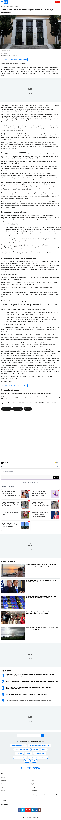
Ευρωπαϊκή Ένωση (20, 757)
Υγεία (27, 760)
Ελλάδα (16, 6)
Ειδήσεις (6, 6)
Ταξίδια (3, 787)
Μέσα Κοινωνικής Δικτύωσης (38, 757)
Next (2, 784)
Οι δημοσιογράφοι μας (7, 794)
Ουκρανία (19, 753)
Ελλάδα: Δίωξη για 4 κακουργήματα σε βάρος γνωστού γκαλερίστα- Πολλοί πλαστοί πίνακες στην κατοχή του (27, 397)
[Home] (1, 6)
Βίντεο (3, 790)
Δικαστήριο (6, 409)
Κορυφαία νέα (8, 561)
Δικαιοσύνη (17, 409)
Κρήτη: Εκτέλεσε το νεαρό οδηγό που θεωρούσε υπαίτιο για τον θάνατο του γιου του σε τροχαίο (26, 393)
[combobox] (30, 735)
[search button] (42, 735)
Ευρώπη (3, 777)
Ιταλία (44, 749)
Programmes (34, 790)
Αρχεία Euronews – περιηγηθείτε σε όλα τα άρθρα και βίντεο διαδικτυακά (44, 794)
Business (3, 780)
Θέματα (3, 773)
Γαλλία (28, 753)
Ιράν (34, 760)
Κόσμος (11, 6)
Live (57, 2)
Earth (32, 780)
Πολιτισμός (34, 787)
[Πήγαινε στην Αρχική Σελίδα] (6, 2)
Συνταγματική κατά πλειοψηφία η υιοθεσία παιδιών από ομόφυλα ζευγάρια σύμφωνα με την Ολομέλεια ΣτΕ (28, 402)
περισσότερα (4, 804)
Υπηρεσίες (4, 800)
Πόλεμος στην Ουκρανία (22, 749)
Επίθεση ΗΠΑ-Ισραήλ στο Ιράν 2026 (39, 745)
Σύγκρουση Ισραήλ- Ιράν (18, 745)
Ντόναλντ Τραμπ (39, 753)
